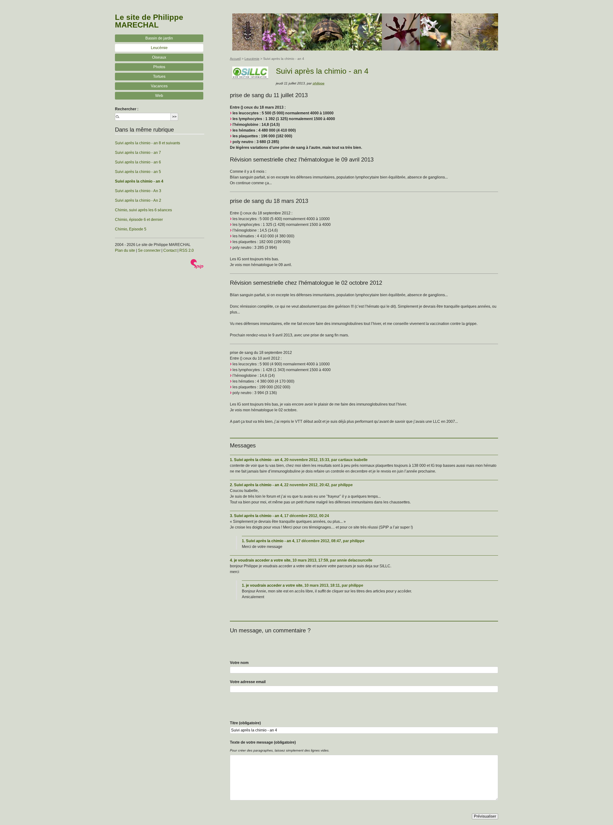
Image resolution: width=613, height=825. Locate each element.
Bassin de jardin (159, 38)
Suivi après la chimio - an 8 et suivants (147, 143)
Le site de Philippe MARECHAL (149, 21)
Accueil (235, 59)
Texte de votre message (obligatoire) (263, 742)
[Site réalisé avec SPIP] (197, 264)
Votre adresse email (248, 682)
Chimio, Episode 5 (130, 229)
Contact (169, 250)
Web (159, 96)
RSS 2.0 (186, 250)
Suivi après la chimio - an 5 (138, 172)
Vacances (159, 86)
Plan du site (125, 250)
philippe (318, 83)
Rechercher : (126, 109)
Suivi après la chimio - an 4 (139, 181)
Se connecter (149, 250)
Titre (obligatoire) (245, 723)
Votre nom (239, 663)
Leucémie (251, 59)
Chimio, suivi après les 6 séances (143, 210)
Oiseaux (159, 57)
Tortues (159, 76)
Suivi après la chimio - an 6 (138, 162)
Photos (159, 67)
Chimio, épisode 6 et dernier (139, 219)
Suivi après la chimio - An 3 (138, 191)
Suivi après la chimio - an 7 (138, 153)
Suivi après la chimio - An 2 (138, 200)
